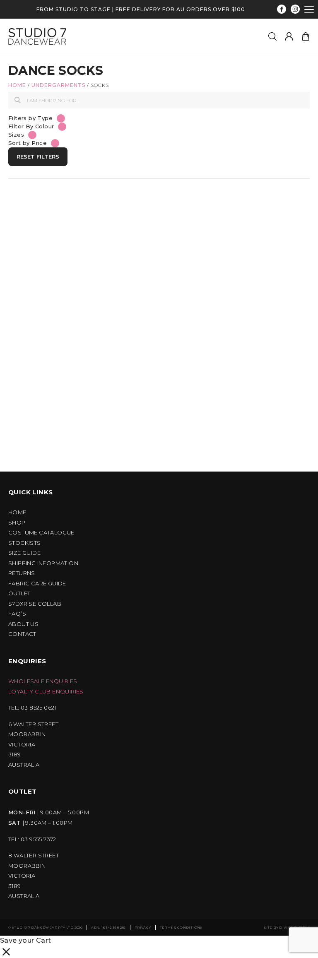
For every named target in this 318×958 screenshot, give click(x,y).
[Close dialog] (290, 396)
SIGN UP (86, 559)
